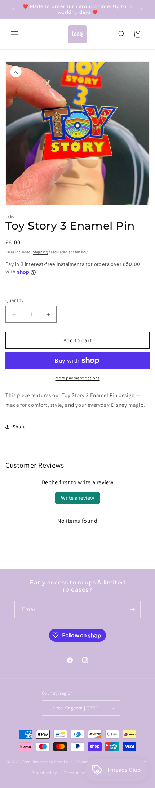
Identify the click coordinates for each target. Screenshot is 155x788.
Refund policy (44, 772)
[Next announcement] (142, 9)
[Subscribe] (132, 609)
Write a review (77, 498)
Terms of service (79, 772)
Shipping (40, 252)
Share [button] (19, 426)
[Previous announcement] (13, 9)
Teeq (26, 761)
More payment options (78, 377)
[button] (14, 34)
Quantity (14, 300)
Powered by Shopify (49, 761)
